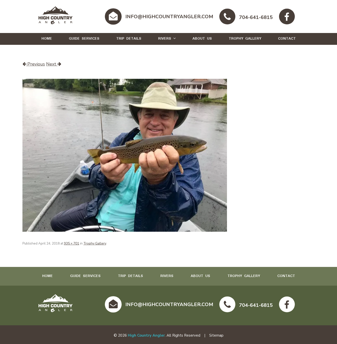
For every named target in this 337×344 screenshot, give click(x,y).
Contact (287, 39)
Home (46, 39)
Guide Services (84, 39)
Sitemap (216, 335)
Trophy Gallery (245, 39)
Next (51, 64)
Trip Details (128, 39)
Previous (35, 64)
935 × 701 (71, 243)
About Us (202, 39)
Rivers (164, 39)
